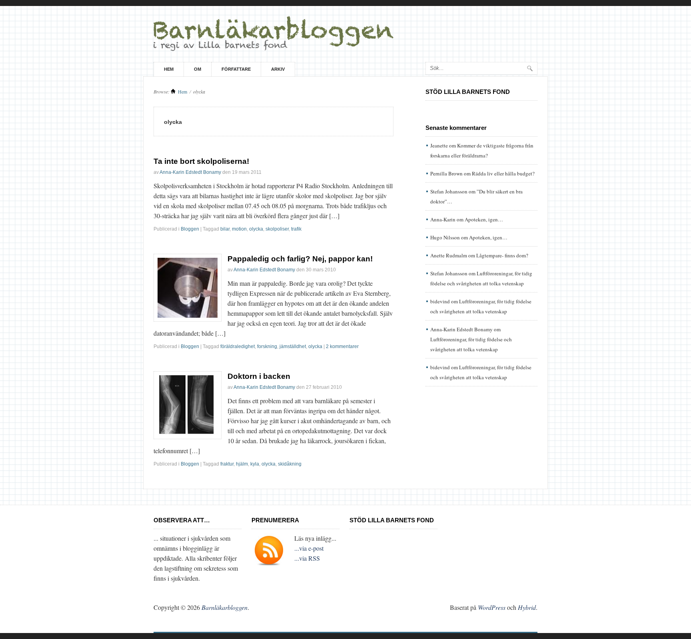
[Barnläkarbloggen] (345, 34)
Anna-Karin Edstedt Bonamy (190, 172)
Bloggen (190, 229)
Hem (169, 69)
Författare (236, 69)
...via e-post (309, 548)
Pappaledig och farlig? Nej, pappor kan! (300, 259)
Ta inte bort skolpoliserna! (201, 161)
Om (197, 69)
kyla (254, 464)
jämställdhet (293, 346)
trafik (296, 229)
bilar (225, 229)
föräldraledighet (237, 346)
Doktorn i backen (259, 376)
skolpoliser (277, 229)
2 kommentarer (342, 346)
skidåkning (290, 464)
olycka (256, 229)
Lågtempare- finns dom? (502, 255)
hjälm (242, 464)
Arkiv (278, 69)
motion (239, 229)
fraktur (227, 464)
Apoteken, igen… (484, 219)
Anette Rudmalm (448, 255)
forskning (267, 346)
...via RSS (307, 558)
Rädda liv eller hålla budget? (503, 173)
